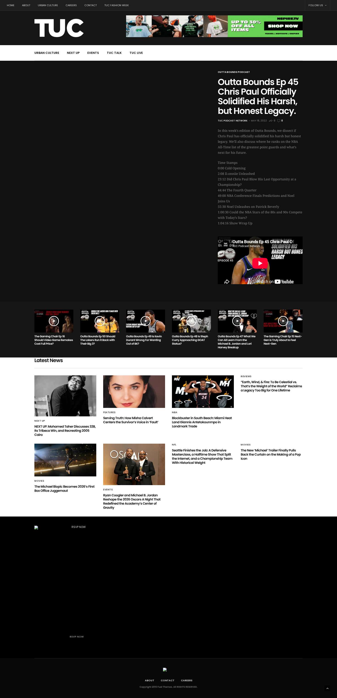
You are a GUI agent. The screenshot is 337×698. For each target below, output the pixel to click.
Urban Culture (48, 5)
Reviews (246, 376)
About (26, 5)
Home (10, 5)
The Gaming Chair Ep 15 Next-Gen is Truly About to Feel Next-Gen (283, 340)
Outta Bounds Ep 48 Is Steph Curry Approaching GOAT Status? (190, 340)
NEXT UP (73, 53)
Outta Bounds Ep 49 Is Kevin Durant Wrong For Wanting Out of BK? (144, 340)
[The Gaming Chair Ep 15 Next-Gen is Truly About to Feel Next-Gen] (283, 321)
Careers (71, 5)
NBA (174, 412)
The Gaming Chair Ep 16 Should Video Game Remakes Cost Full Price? (53, 340)
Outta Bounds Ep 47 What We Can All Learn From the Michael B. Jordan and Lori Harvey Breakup (236, 342)
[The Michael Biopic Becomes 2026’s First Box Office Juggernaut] (65, 460)
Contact (90, 5)
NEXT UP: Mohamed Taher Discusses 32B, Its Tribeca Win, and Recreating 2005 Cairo (65, 430)
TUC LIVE (136, 53)
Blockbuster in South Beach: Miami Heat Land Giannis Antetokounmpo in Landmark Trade (202, 422)
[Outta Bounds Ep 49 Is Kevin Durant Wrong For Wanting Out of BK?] (145, 321)
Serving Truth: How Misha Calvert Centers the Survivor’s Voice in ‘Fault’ (130, 420)
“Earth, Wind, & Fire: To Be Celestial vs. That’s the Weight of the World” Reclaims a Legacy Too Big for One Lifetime (271, 386)
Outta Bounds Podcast (234, 72)
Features (109, 412)
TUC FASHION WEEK (116, 5)
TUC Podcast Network (232, 120)
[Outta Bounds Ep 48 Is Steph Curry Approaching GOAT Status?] (191, 321)
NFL (174, 445)
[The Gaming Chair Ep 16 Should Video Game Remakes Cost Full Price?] (53, 321)
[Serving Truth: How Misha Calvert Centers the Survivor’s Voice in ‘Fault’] (134, 391)
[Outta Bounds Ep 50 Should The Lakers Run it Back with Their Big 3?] (99, 321)
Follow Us (316, 5)
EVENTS (93, 53)
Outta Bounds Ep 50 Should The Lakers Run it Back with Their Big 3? (97, 340)
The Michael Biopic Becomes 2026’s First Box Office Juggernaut (64, 488)
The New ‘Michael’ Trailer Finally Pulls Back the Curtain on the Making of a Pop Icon (271, 454)
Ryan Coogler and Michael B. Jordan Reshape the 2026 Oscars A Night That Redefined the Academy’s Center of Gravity (131, 501)
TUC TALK (114, 53)
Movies (39, 481)
